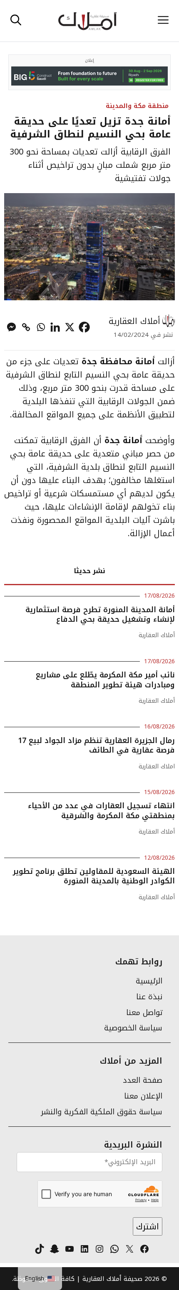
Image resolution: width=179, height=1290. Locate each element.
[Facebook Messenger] (11, 327)
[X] (69, 327)
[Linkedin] (55, 327)
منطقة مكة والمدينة (137, 106)
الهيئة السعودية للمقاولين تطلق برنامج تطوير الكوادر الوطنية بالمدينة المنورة (94, 876)
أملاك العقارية (134, 321)
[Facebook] (84, 327)
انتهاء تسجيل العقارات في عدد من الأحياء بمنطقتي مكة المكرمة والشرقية (101, 810)
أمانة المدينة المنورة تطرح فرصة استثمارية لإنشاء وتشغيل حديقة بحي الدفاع (100, 614)
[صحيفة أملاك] (87, 20)
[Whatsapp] (40, 327)
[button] (16, 20)
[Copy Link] (26, 327)
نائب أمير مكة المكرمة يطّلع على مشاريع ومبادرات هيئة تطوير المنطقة (105, 680)
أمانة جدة (124, 440)
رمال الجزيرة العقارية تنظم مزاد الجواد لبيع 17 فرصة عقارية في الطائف (96, 745)
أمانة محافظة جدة (118, 361)
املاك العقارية (157, 766)
